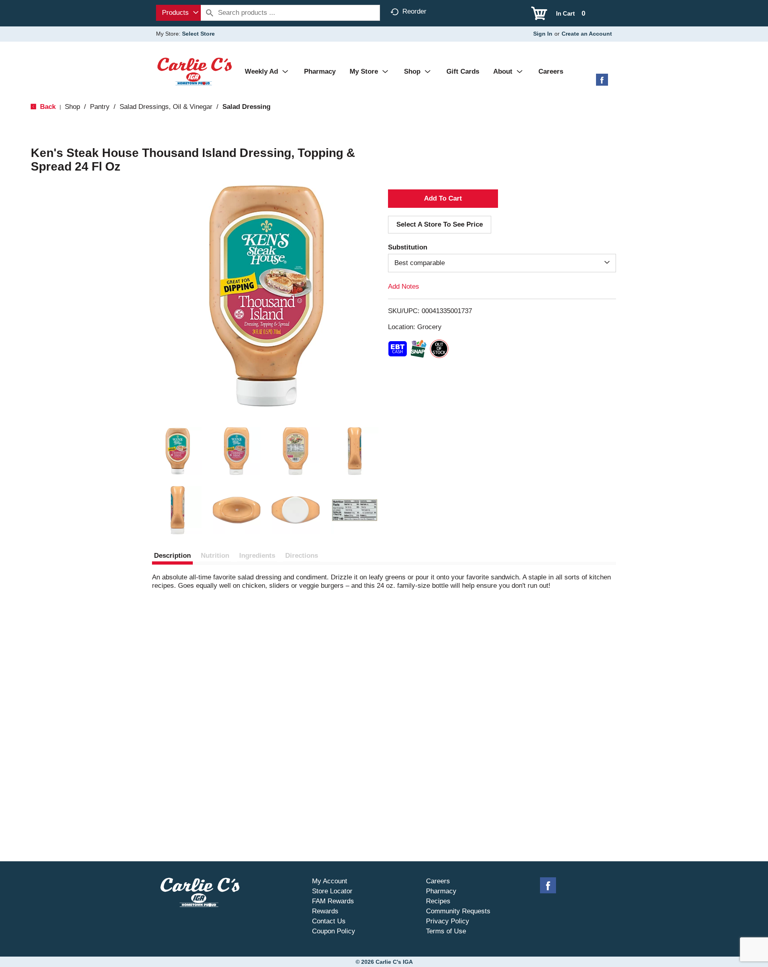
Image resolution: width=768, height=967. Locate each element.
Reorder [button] (414, 11)
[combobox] (178, 13)
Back (47, 107)
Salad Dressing (246, 107)
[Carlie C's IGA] (194, 71)
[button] (177, 451)
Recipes (438, 901)
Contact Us (329, 921)
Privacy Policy (447, 921)
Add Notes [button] (403, 286)
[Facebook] (602, 82)
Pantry (100, 107)
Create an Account (587, 33)
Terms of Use (446, 931)
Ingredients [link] (257, 555)
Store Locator (332, 891)
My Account (329, 881)
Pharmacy (441, 891)
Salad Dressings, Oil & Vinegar (166, 107)
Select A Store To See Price (439, 224)
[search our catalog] (209, 13)
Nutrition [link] (215, 555)
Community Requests (458, 911)
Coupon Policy (333, 931)
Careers (438, 881)
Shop (72, 107)
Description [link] (172, 555)
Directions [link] (301, 555)
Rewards (325, 911)
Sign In (542, 33)
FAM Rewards (333, 901)
